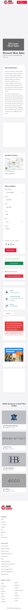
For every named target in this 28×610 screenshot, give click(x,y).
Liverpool (17, 598)
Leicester (16, 595)
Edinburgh (17, 585)
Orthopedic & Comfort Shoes (7, 564)
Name (6, 196)
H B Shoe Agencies (8, 468)
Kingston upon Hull (19, 590)
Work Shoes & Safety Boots (7, 571)
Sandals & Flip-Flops (5, 561)
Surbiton (6, 449)
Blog (2, 530)
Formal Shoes (4, 556)
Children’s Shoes (4, 551)
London (16, 600)
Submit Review (10, 250)
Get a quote (3, 524)
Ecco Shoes (6, 489)
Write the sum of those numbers (12, 241)
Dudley (16, 582)
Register (3, 532)
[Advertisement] (14, 23)
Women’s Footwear (5, 548)
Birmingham (3, 586)
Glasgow (17, 588)
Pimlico (10, 55)
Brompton (7, 491)
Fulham (6, 470)
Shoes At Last (7, 447)
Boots (2, 559)
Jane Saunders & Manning (10, 426)
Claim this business (14, 263)
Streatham (7, 427)
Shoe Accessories (5, 566)
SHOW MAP (14, 164)
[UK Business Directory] (14, 355)
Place (6, 218)
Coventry (3, 599)
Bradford (3, 591)
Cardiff (2, 596)
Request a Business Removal (14, 276)
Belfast (2, 583)
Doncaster (3, 601)
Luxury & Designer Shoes (6, 569)
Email (6, 204)
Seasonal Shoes (4, 574)
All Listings (3, 522)
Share (9, 313)
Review (6, 226)
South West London (17, 55)
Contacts (3, 527)
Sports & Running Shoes (6, 553)
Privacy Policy (4, 537)
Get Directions (14, 296)
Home (2, 519)
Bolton (2, 588)
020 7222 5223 (14, 306)
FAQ (2, 535)
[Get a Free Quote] (14, 328)
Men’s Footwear (4, 546)
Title (6, 211)
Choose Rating (8, 189)
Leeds (16, 593)
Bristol (2, 594)
